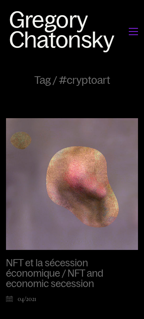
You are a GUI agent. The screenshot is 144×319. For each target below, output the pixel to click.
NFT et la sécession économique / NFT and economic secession (54, 273)
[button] (133, 31)
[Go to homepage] (64, 31)
